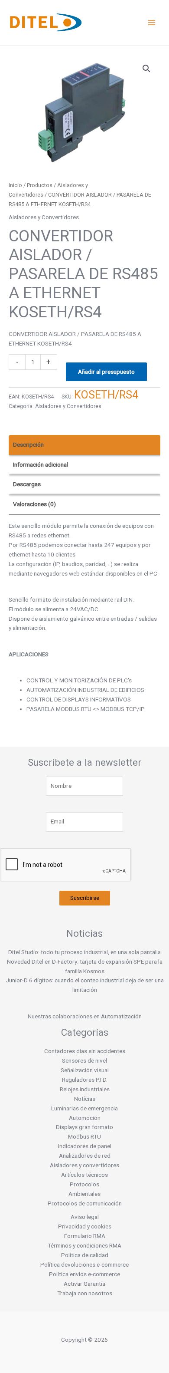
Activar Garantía (84, 1283)
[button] (146, 68)
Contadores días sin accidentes (84, 1050)
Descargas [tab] (27, 484)
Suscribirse (84, 897)
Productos (39, 185)
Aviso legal (85, 1216)
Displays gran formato (84, 1126)
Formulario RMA (84, 1235)
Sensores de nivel (84, 1060)
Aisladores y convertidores (84, 1165)
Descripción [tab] (28, 444)
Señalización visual (85, 1070)
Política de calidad (84, 1254)
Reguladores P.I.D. (84, 1079)
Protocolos (84, 1184)
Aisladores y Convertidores (44, 217)
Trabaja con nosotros (84, 1293)
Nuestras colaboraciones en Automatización (85, 1016)
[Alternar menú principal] (151, 22)
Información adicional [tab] (40, 464)
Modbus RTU (84, 1136)
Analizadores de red (84, 1155)
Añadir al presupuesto (106, 371)
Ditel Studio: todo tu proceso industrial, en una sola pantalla (84, 951)
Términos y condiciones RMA (84, 1245)
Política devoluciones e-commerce (84, 1264)
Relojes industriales (85, 1089)
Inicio (15, 185)
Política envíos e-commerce (84, 1274)
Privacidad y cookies (84, 1226)
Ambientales (84, 1193)
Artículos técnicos (84, 1174)
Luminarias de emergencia (84, 1108)
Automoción (85, 1117)
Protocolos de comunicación (85, 1203)
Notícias (84, 1098)
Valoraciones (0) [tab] (34, 503)
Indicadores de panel (84, 1146)
